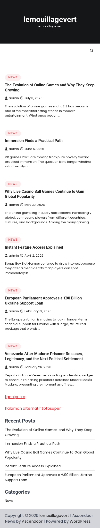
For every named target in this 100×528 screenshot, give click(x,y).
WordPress (80, 521)
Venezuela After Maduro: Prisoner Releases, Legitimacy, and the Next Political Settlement (44, 356)
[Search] (91, 50)
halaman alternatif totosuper (33, 408)
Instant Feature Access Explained (34, 247)
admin (14, 98)
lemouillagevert (50, 19)
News (12, 77)
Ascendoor (32, 521)
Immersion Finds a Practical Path (34, 140)
